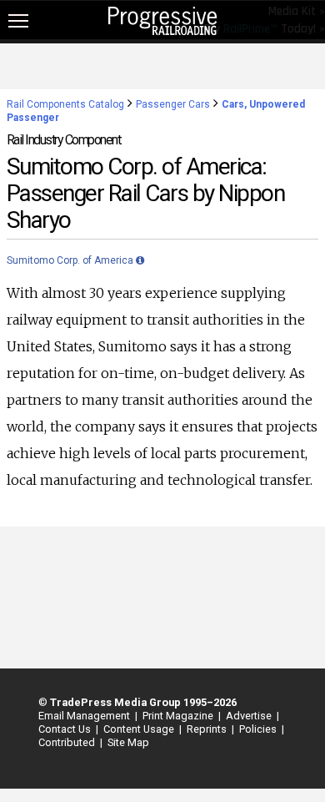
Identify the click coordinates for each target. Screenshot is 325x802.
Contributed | (67, 742)
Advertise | (250, 715)
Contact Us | (65, 729)
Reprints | (208, 729)
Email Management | (85, 715)
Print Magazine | (179, 715)
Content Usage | (140, 729)
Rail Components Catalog (65, 104)
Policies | (259, 729)
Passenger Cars (173, 104)
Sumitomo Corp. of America (71, 260)
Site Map (128, 742)
